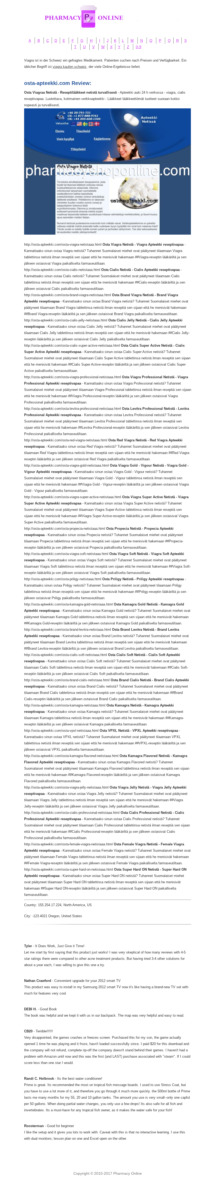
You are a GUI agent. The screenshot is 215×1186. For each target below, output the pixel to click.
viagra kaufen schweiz (70, 67)
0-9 (138, 47)
